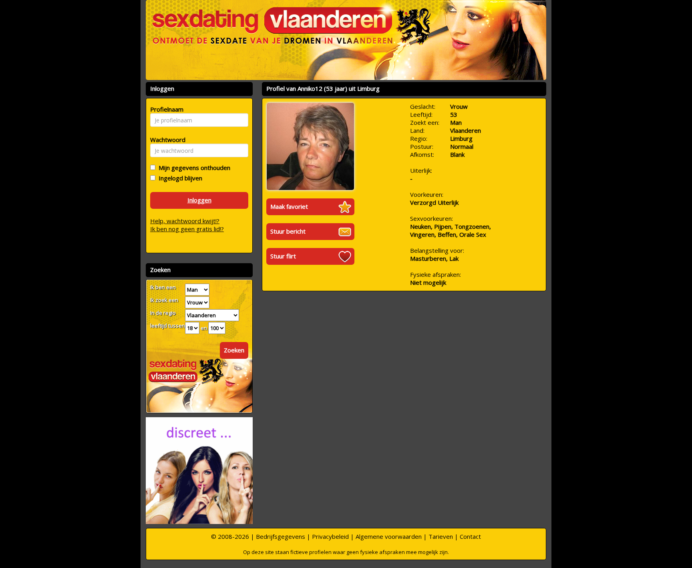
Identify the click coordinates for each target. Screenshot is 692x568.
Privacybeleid (330, 536)
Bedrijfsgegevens (280, 536)
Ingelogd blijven (178, 178)
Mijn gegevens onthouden (192, 168)
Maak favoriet (289, 206)
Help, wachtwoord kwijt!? (184, 221)
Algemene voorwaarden (389, 536)
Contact (470, 536)
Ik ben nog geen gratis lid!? (187, 229)
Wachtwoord (165, 140)
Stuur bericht (288, 231)
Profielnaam (165, 109)
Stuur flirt (283, 256)
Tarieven (440, 536)
